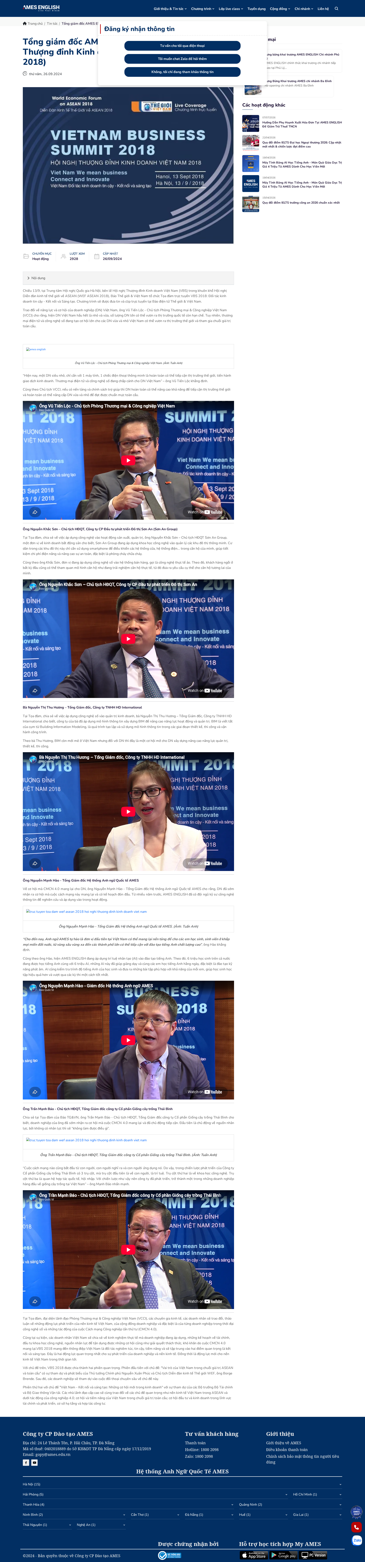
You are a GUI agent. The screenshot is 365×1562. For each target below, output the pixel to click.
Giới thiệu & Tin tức (169, 9)
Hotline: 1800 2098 (202, 1449)
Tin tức (52, 23)
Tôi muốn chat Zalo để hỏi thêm (182, 59)
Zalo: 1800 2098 (199, 1456)
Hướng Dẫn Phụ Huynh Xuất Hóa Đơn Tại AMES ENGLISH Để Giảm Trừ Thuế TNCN (302, 124)
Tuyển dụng (257, 9)
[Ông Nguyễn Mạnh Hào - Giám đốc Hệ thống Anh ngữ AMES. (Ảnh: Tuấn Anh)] (86, 913)
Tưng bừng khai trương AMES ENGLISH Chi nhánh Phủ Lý (302, 57)
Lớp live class (229, 9)
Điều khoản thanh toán (287, 1449)
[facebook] (26, 1462)
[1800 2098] (356, 1527)
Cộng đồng (278, 9)
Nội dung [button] (38, 278)
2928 (74, 259)
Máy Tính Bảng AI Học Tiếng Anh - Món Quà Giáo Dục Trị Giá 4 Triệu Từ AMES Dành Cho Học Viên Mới (302, 165)
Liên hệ (323, 9)
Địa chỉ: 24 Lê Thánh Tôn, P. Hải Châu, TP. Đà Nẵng (68, 1442)
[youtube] (34, 1462)
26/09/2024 (112, 259)
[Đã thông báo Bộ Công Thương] (196, 1555)
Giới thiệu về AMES (283, 1442)
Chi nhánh (302, 9)
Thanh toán (195, 1442)
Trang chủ (35, 23)
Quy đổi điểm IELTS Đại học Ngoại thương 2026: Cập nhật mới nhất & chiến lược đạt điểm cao (301, 145)
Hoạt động (40, 259)
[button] (182, 1485)
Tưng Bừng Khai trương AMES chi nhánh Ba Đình (298, 81)
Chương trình (201, 9)
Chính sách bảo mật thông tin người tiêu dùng (302, 1459)
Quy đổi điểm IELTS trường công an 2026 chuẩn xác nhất (301, 203)
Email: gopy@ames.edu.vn (47, 1454)
